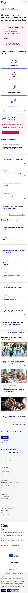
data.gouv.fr (4, 548)
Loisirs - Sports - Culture (5, 480)
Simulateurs (3, 492)
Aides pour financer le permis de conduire (12, 184)
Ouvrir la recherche (22, 2)
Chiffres (2, 506)
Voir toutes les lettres (5, 442)
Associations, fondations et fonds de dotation (10, 482)
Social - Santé (3, 465)
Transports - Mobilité (5, 471)
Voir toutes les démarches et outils (16, 332)
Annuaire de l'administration (6, 500)
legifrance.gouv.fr (5, 545)
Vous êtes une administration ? (7, 514)
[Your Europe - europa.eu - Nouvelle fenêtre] (14, 555)
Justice (2, 476)
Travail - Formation (4, 467)
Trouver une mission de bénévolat (13, 287)
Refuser (9, 590)
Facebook (2, 452)
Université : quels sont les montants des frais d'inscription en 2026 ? (13, 362)
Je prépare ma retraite (14, 106)
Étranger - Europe (4, 478)
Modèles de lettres (4, 494)
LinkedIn (10, 452)
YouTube (17, 452)
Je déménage (14, 65)
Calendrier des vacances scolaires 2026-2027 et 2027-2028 (12, 148)
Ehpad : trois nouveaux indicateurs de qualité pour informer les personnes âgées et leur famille (14, 389)
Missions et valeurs (4, 510)
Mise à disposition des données (7, 508)
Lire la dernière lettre (5, 440)
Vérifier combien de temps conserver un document (14, 251)
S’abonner (4, 437)
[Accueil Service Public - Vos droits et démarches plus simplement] (10, 10)
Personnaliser (15, 590)
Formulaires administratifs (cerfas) (7, 490)
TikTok (6, 452)
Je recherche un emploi (14, 92)
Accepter (4, 590)
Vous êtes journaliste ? (5, 517)
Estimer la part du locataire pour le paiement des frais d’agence (13, 311)
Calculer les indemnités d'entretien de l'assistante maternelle (14, 299)
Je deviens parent (14, 79)
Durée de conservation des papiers (13, 173)
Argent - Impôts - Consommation (7, 473)
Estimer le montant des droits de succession (12, 276)
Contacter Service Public (6, 519)
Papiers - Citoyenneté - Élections (7, 460)
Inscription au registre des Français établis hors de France (13, 207)
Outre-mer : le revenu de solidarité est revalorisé (14, 417)
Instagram (14, 452)
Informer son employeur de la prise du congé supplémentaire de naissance (13, 324)
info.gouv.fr (14, 545)
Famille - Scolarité (4, 463)
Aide (2, 512)
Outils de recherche (5, 496)
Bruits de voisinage (8, 196)
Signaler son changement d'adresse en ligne (14, 228)
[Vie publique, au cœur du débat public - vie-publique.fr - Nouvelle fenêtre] (14, 563)
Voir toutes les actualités (19, 424)
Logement (3, 469)
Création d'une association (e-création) (11, 263)
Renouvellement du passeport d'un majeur (13, 160)
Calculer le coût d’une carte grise (12, 240)
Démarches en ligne (5, 487)
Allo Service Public (4, 498)
